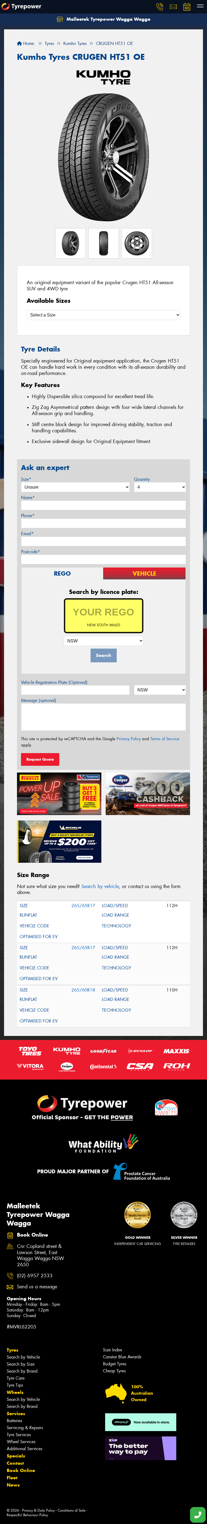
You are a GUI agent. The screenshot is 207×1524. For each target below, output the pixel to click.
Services (16, 1414)
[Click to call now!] (159, 6)
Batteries (14, 1421)
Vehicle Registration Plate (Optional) (54, 682)
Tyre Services (19, 1435)
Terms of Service (164, 739)
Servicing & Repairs (25, 1428)
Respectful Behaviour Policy (27, 1515)
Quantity (142, 479)
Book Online (21, 1470)
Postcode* (30, 552)
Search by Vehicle (23, 1357)
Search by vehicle (100, 886)
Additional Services (24, 1449)
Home (28, 43)
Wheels (15, 1392)
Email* (27, 534)
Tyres (12, 1350)
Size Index (112, 1350)
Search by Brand (22, 1371)
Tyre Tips (15, 1385)
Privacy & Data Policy (38, 1510)
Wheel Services (21, 1442)
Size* (26, 479)
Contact (15, 1463)
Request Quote (40, 759)
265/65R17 (83, 906)
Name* (28, 497)
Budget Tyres (114, 1364)
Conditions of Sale (71, 1510)
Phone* (27, 516)
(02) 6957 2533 (35, 1276)
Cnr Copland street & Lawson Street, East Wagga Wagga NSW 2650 (40, 1255)
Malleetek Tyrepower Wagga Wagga (107, 19)
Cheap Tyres (114, 1371)
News (13, 1485)
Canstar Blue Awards (122, 1357)
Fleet (12, 1478)
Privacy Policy (129, 739)
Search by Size (20, 1364)
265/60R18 (83, 990)
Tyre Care (16, 1378)
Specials (16, 1456)
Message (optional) (38, 700)
